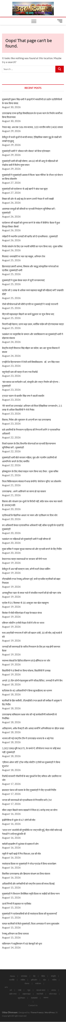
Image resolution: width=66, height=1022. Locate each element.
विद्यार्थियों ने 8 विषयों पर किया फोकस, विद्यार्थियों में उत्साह (26, 670)
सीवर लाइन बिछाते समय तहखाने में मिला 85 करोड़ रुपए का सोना (29, 809)
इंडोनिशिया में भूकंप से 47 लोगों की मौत (18, 819)
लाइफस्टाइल (26, 994)
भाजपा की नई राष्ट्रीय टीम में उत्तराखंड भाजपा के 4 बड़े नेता (27, 738)
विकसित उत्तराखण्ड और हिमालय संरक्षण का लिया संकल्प (26, 873)
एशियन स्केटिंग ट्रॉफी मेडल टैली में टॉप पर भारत (23, 622)
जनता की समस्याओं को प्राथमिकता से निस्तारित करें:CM (27, 799)
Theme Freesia (36, 1012)
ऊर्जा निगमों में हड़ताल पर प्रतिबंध (16, 903)
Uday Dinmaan (9, 1012)
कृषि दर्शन (34, 980)
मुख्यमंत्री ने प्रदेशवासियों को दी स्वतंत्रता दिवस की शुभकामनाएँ (29, 913)
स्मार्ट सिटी (40, 994)
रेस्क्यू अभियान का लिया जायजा (15, 933)
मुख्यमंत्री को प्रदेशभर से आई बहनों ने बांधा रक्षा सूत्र (25, 188)
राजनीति (11, 980)
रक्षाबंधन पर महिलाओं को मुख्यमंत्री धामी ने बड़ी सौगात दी (26, 538)
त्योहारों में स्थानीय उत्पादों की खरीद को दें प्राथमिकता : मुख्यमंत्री (30, 236)
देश (34, 976)
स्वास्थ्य (45, 997)
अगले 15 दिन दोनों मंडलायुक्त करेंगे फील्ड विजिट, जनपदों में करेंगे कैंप (32, 680)
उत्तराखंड (24, 976)
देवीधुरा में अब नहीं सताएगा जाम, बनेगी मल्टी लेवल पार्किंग (26, 568)
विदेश (43, 976)
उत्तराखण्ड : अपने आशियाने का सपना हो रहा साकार (24, 491)
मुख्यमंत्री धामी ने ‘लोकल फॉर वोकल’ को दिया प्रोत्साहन (26, 150)
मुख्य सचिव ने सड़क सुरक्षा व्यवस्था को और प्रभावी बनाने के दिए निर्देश (32, 548)
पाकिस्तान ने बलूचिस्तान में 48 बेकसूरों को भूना (22, 943)
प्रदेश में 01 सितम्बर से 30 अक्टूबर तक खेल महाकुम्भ (25, 602)
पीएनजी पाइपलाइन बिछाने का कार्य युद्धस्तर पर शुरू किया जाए (28, 314)
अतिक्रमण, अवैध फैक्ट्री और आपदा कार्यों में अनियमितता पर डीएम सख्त (33, 728)
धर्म (11, 990)
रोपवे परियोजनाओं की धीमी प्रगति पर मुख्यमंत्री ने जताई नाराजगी (30, 304)
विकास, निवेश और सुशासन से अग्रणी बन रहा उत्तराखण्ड (26, 419)
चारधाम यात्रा (40, 990)
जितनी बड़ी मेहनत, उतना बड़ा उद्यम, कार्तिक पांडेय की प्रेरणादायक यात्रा (33, 324)
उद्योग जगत (12, 994)
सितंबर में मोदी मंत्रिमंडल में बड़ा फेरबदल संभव (22, 612)
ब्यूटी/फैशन (21, 998)
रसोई (19, 990)
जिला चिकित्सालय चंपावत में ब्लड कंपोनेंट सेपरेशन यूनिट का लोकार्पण (31, 481)
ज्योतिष (22, 980)
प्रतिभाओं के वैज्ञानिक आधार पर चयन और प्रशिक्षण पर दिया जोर (30, 515)
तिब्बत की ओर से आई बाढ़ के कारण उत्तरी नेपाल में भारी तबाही (28, 198)
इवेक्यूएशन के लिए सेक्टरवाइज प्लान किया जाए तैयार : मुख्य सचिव (30, 471)
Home (12, 976)
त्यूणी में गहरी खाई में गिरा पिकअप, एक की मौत (21, 853)
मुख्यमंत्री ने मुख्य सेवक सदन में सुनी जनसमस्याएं (23, 280)
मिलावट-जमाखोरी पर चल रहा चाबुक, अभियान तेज (23, 256)
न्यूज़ (28, 990)
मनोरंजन (38, 983)
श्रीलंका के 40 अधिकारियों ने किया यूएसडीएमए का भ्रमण (27, 690)
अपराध (53, 990)
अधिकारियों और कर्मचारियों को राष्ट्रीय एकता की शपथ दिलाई (28, 883)
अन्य (6, 987)
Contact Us (33, 1005)
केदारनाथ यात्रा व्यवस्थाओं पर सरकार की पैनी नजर (24, 558)
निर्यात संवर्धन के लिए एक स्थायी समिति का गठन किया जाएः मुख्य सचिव (32, 246)
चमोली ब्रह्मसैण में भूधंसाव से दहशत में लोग (20, 843)
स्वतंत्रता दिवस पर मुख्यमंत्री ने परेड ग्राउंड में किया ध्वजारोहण (29, 863)
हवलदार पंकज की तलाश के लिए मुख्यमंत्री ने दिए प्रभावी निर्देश (29, 789)
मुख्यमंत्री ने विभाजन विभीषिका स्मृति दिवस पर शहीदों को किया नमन (31, 893)
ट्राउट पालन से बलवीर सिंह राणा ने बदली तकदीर (23, 395)
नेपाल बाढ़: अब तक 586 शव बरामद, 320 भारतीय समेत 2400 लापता (32, 127)
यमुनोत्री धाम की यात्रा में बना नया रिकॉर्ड (20, 371)
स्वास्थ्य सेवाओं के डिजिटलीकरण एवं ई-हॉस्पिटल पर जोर (26, 660)
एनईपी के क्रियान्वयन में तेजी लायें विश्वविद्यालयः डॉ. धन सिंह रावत (30, 361)
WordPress (50, 1012)
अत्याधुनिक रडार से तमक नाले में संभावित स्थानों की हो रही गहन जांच (31, 592)
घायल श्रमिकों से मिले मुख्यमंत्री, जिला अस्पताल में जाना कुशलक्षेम (30, 923)
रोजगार (27, 983)
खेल (44, 980)
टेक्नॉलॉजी (34, 998)
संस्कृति (53, 976)
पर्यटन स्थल (53, 994)
